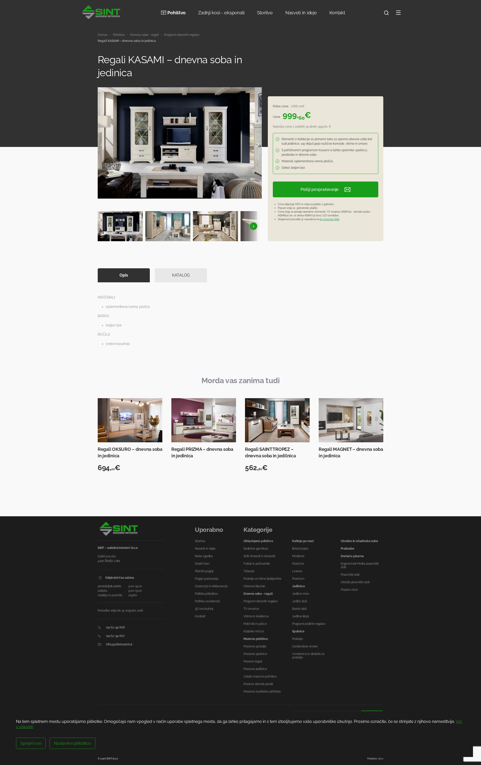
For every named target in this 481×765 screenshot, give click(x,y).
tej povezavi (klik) (329, 219)
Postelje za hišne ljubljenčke (262, 578)
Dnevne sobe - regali (144, 35)
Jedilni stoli (299, 601)
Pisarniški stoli (350, 574)
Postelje (297, 639)
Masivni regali (253, 661)
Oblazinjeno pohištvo (258, 541)
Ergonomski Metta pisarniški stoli (360, 565)
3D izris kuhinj (204, 609)
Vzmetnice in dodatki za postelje (308, 655)
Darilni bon (202, 563)
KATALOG (181, 275)
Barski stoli (299, 609)
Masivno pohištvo (256, 639)
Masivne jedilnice (255, 669)
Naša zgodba (204, 556)
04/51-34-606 (115, 627)
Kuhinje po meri (303, 541)
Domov (103, 35)
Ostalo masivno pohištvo (260, 676)
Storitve (265, 12)
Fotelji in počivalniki (257, 563)
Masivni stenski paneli (258, 684)
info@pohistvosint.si (118, 644)
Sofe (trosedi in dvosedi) (259, 556)
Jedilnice (298, 586)
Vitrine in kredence (256, 616)
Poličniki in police (255, 624)
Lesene (297, 571)
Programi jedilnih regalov (308, 624)
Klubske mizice (254, 631)
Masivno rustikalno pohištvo (262, 691)
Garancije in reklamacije (211, 586)
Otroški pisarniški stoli (355, 582)
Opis (123, 275)
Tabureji (249, 571)
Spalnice (298, 631)
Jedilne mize (300, 594)
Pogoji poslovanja (206, 578)
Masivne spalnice (255, 654)
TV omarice (251, 609)
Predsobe (347, 548)
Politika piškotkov (206, 594)
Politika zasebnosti (207, 601)
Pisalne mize (349, 589)
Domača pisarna (352, 556)
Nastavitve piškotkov (72, 743)
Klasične (298, 563)
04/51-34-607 (115, 636)
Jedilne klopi (300, 616)
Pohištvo (176, 12)
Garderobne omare (305, 646)
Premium (298, 578)
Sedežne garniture (256, 548)
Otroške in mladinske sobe (359, 541)
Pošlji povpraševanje (319, 189)
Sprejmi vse (30, 743)
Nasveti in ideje (301, 12)
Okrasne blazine (254, 586)
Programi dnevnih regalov (181, 35)
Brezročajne (300, 548)
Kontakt (337, 12)
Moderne (298, 556)
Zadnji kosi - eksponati (221, 12)
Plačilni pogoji (204, 571)
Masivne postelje (255, 646)
